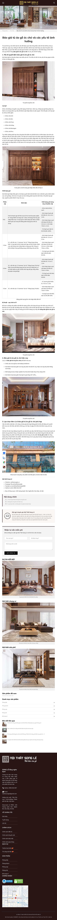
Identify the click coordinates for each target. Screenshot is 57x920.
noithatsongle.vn (15, 482)
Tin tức (12, 30)
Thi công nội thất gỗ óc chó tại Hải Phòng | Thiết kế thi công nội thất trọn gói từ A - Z (26, 734)
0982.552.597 (13, 788)
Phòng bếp (4, 702)
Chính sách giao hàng (8, 842)
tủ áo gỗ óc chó (16, 360)
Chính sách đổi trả (7, 831)
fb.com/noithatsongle (16, 484)
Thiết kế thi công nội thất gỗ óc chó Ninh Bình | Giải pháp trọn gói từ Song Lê (24, 722)
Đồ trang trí (4, 716)
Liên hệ (4, 823)
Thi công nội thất (7, 851)
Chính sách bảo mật (7, 838)
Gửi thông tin (11, 553)
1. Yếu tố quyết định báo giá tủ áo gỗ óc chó (16, 499)
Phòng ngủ (4, 709)
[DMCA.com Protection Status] (18, 881)
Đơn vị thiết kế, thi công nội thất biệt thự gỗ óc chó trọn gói (20, 728)
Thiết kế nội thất (6, 848)
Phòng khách (5, 705)
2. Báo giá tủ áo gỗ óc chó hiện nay (15, 501)
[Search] (54, 3)
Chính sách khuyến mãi (8, 835)
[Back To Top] (53, 916)
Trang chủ (5, 30)
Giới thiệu (4, 816)
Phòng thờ (4, 712)
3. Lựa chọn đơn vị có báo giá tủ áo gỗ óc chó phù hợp (19, 503)
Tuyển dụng (5, 819)
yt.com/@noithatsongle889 (17, 486)
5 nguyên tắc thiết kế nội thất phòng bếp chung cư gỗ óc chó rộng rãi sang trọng (25, 739)
